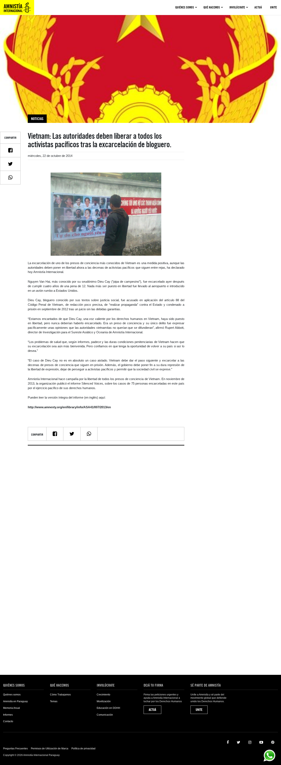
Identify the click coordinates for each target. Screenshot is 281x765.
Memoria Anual (11, 708)
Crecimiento (103, 694)
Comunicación (105, 714)
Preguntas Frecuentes (15, 748)
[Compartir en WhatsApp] (10, 177)
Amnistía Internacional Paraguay (17, 7)
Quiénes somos (184, 7)
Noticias (37, 119)
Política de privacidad (83, 748)
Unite (273, 7)
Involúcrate (237, 7)
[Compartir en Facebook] (10, 150)
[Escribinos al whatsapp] (269, 755)
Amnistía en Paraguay (15, 701)
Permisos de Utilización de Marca (49, 748)
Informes (8, 714)
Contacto (8, 721)
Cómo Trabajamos (60, 694)
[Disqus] (106, 500)
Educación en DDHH (108, 708)
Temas (53, 701)
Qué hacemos (211, 7)
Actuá (258, 7)
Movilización (104, 701)
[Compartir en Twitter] (10, 164)
